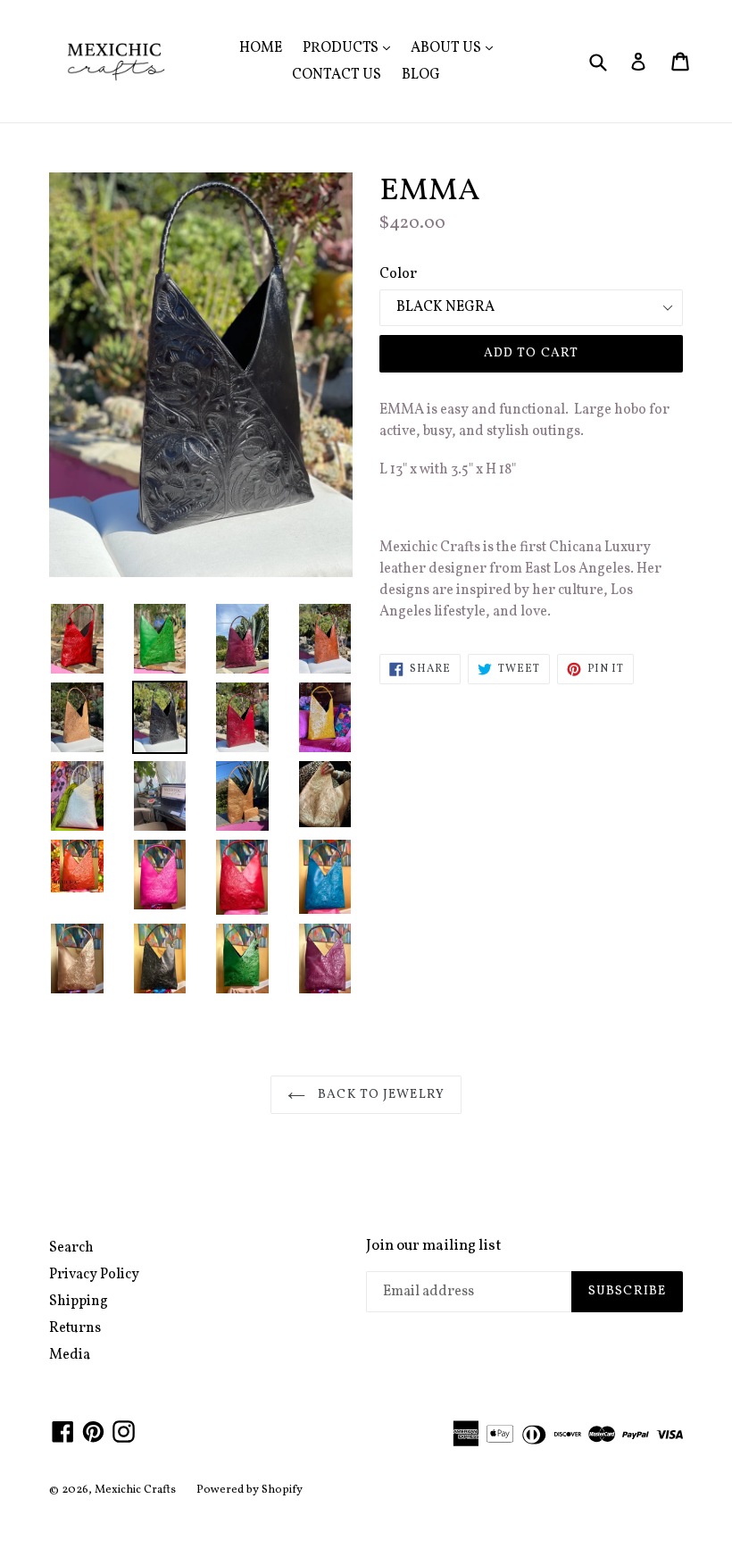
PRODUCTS (351, 48)
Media (69, 1355)
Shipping (78, 1301)
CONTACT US (336, 75)
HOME (260, 48)
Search (71, 1248)
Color (398, 274)
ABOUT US (456, 48)
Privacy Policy (94, 1275)
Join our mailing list (434, 1246)
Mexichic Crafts (135, 1490)
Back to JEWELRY (379, 1094)
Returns (75, 1328)
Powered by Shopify (249, 1490)
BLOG (421, 75)
